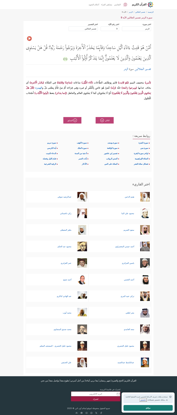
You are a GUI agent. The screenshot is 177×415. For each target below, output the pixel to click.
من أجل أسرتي (77, 380)
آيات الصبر (83, 158)
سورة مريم (51, 143)
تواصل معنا (54, 380)
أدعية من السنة (81, 153)
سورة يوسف (113, 143)
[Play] (29, 38)
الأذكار (84, 164)
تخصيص (143, 400)
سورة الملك (82, 148)
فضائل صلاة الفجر (141, 164)
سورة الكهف (82, 143)
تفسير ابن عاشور (111, 153)
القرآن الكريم (130, 380)
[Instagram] (91, 413)
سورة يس (144, 148)
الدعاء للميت (51, 153)
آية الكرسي (51, 148)
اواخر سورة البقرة (141, 153)
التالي (105, 120)
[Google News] (81, 413)
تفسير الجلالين (143, 69)
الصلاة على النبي (111, 164)
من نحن (44, 380)
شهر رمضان (104, 380)
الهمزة (38, 87)
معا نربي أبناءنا (91, 380)
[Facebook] (101, 413)
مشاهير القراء (106, 4)
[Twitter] (96, 413)
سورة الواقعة (112, 148)
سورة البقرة (143, 143)
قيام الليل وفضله (49, 158)
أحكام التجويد (94, 4)
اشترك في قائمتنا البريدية (110, 389)
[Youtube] (86, 413)
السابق (71, 120)
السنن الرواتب (112, 158)
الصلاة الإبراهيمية (141, 158)
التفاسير (117, 4)
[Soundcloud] (76, 413)
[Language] (125, 4)
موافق (148, 408)
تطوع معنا (64, 380)
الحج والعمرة (117, 380)
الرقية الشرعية (50, 164)
